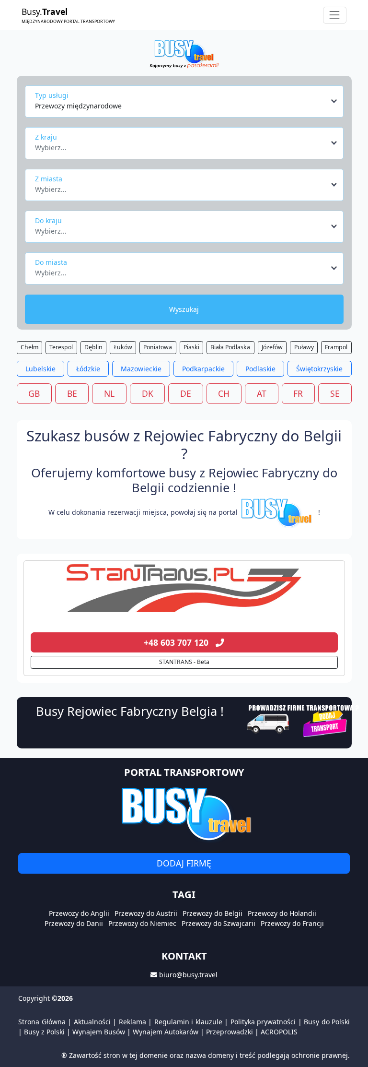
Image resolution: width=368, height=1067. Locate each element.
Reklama (132, 1021)
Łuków (123, 347)
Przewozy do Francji (292, 923)
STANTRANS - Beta (184, 662)
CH (224, 393)
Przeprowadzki (229, 1031)
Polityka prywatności (263, 1021)
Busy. (68, 15)
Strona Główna (42, 1021)
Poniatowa (157, 347)
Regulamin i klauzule (188, 1021)
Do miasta (51, 262)
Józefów (272, 347)
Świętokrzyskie (319, 368)
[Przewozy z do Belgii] (184, 588)
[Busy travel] (184, 813)
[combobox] (186, 101)
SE (335, 393)
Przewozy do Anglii (79, 913)
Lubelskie (40, 368)
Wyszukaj (184, 309)
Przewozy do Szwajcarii (218, 923)
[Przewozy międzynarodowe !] (278, 512)
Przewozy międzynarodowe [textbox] (78, 105)
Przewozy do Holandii (282, 913)
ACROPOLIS (279, 1031)
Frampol (336, 347)
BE (72, 393)
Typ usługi (52, 95)
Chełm (29, 347)
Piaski (191, 347)
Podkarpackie (203, 368)
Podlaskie (260, 368)
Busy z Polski (44, 1031)
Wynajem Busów (98, 1031)
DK (147, 393)
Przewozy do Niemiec (142, 923)
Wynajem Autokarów (165, 1031)
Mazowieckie (141, 368)
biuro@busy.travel (188, 974)
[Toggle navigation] (334, 15)
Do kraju (48, 220)
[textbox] (181, 145)
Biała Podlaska (230, 347)
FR (298, 393)
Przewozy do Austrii (146, 913)
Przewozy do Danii (74, 923)
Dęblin (93, 347)
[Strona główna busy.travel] (183, 53)
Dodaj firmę (184, 863)
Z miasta (48, 178)
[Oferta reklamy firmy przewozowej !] (304, 719)
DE (185, 393)
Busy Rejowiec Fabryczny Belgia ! (130, 711)
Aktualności (92, 1021)
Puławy (304, 347)
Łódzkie (88, 368)
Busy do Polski (327, 1021)
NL (109, 393)
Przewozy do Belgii (212, 913)
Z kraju (46, 137)
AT (261, 393)
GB (34, 393)
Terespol (61, 347)
